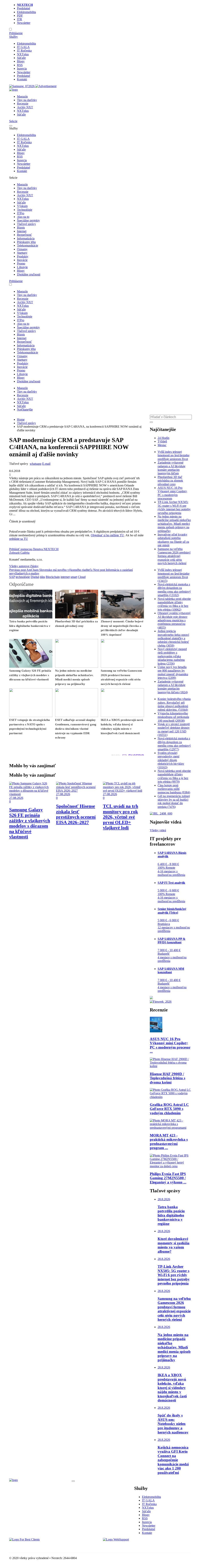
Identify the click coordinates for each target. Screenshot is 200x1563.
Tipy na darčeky (27, 100)
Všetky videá (158, 830)
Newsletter (23, 22)
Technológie (24, 209)
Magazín (22, 96)
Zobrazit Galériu (19, 552)
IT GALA (23, 47)
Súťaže (21, 57)
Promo (21, 263)
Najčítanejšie (25, 409)
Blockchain (53, 577)
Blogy (21, 61)
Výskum (22, 206)
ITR (19, 19)
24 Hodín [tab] (163, 438)
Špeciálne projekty (28, 220)
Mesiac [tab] (162, 445)
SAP (12, 577)
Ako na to (23, 216)
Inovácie (22, 260)
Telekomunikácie (27, 245)
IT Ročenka (24, 50)
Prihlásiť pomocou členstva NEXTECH (34, 549)
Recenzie (22, 103)
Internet (21, 231)
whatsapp (35, 463)
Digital (35, 577)
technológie (23, 577)
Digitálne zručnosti (28, 274)
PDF (20, 15)
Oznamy (22, 249)
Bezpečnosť (24, 234)
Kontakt (22, 79)
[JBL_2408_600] (161, 813)
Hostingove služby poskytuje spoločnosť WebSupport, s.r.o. (140, 1546)
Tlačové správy (26, 224)
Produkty (22, 256)
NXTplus (23, 54)
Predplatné (23, 8)
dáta (42, 577)
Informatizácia (26, 238)
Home (21, 419)
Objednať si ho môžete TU (107, 535)
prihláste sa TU (18, 538)
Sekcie (13, 121)
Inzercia (22, 68)
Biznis (21, 227)
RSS (20, 65)
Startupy (22, 252)
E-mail (46, 463)
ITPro (20, 213)
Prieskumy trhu (26, 242)
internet (65, 577)
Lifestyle (22, 267)
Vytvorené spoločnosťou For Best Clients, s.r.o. (38, 1546)
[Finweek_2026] (160, 1001)
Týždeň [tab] (162, 441)
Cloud (82, 577)
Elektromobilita (26, 12)
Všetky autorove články (23, 566)
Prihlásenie (16, 33)
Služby (13, 36)
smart (74, 577)
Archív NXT (25, 107)
